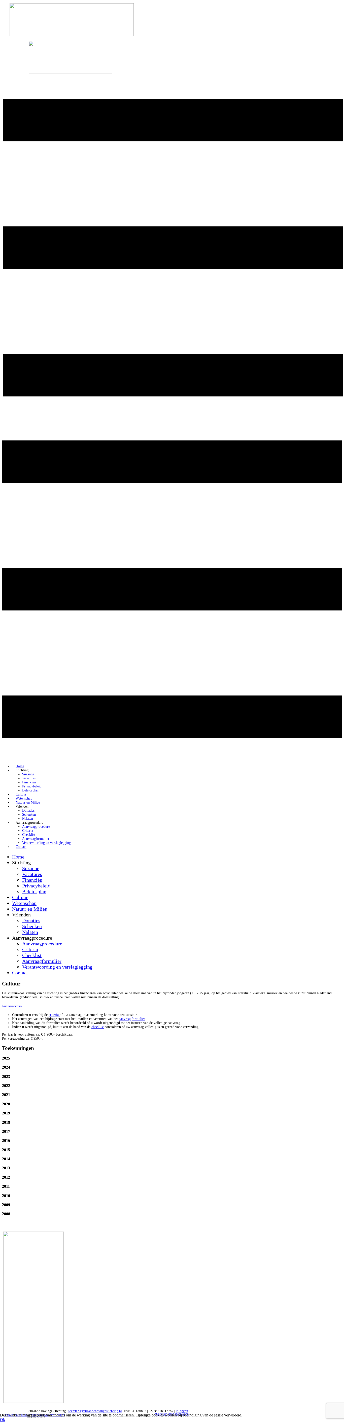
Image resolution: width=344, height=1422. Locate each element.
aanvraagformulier (132, 1019)
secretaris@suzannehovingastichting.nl (95, 1411)
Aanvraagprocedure (12, 1006)
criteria (54, 1015)
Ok (2, 1419)
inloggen (182, 1411)
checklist (97, 1027)
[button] (172, 1058)
